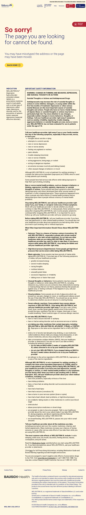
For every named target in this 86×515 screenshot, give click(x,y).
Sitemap (64, 470)
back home (12, 65)
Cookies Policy (8, 470)
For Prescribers (82, 6)
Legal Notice (27, 470)
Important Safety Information (56, 1)
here (31, 450)
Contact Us (81, 470)
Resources (61, 5)
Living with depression (40, 6)
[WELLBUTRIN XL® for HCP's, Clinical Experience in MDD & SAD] (7, 4)
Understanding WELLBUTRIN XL (47, 6)
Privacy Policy (47, 470)
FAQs (55, 5)
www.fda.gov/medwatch (47, 458)
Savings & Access (71, 6)
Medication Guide (81, 1)
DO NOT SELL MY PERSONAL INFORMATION (63, 507)
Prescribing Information (70, 1)
